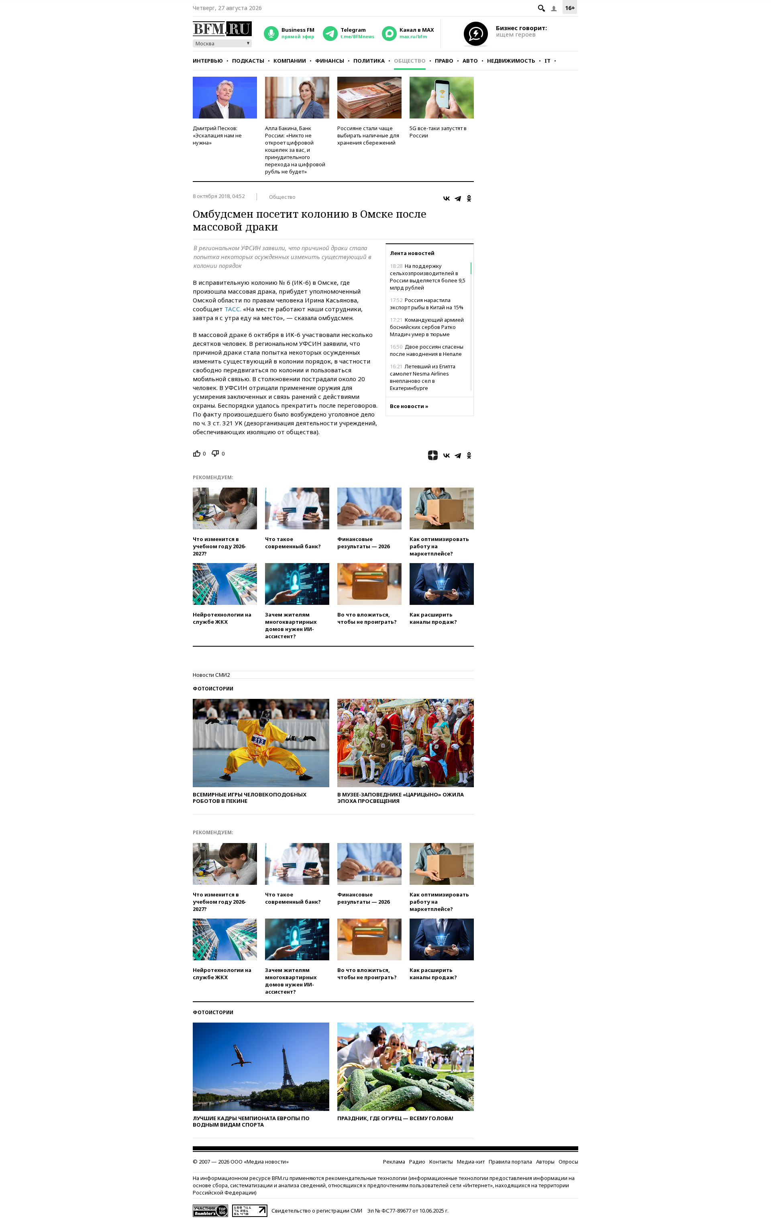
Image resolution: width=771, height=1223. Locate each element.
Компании (289, 60)
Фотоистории (213, 688)
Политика (369, 60)
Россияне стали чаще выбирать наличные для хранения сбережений (368, 135)
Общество (410, 60)
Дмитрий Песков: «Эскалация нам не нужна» (217, 135)
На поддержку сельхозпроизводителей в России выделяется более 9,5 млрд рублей (427, 276)
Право (444, 60)
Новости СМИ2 (211, 674)
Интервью (208, 60)
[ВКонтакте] (446, 198)
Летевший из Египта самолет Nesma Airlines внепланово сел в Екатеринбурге (422, 377)
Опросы (568, 1161)
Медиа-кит (471, 1161)
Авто (470, 60)
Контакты (441, 1161)
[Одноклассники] (469, 198)
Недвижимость (511, 60)
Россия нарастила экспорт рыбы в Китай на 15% (426, 303)
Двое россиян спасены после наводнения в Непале (426, 350)
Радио (417, 1161)
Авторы (545, 1161)
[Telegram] (458, 198)
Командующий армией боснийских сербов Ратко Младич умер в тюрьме (427, 327)
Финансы (329, 60)
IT (548, 60)
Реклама (394, 1161)
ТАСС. (232, 309)
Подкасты (248, 60)
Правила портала (510, 1161)
